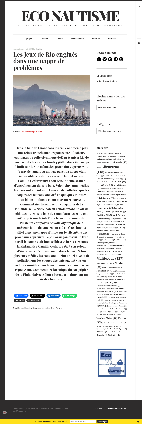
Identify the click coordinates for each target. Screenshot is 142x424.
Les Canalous (108, 240)
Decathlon (118, 191)
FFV (115, 205)
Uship (117, 314)
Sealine (107, 300)
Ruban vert (104, 294)
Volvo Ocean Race (108, 326)
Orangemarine (110, 279)
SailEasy (114, 294)
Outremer (121, 279)
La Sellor (120, 237)
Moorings (116, 254)
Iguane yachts (111, 228)
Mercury (112, 248)
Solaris (111, 306)
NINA (99, 276)
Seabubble (104, 297)
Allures (121, 156)
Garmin (109, 212)
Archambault (112, 159)
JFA (114, 234)
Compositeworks (105, 188)
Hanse (116, 222)
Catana (120, 181)
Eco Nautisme (70, 15)
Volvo (99, 326)
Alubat (101, 159)
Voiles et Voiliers (119, 323)
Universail (108, 314)
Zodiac (114, 334)
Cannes (119, 179)
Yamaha (109, 332)
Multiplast (102, 263)
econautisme (18, 49)
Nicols (122, 274)
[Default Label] (99, 59)
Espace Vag (109, 201)
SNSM (103, 305)
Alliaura (113, 156)
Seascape (114, 300)
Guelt (113, 219)
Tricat (120, 312)
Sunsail (108, 309)
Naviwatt (109, 274)
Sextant (106, 303)
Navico (113, 271)
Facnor (109, 205)
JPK (118, 234)
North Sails (113, 276)
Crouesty (110, 191)
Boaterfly (121, 176)
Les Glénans (120, 240)
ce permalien (44, 308)
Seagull (123, 297)
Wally (118, 326)
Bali (122, 159)
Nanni (111, 263)
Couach (101, 191)
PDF (111, 282)
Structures (121, 306)
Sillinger (114, 303)
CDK (99, 185)
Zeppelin (102, 335)
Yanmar (117, 332)
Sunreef (100, 309)
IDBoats (102, 228)
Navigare (100, 274)
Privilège (102, 288)
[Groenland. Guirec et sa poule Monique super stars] (139, 47)
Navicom (121, 271)
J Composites (113, 231)
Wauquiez (101, 329)
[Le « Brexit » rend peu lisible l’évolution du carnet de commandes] (139, 51)
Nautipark (118, 267)
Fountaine (105, 207)
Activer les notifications (107, 81)
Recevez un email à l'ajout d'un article (51, 421)
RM (113, 291)
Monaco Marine (104, 254)
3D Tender (101, 153)
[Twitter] (105, 59)
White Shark (110, 329)
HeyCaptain (110, 224)
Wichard (101, 332)
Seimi (121, 300)
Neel (116, 274)
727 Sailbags (110, 153)
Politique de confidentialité (117, 408)
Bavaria (120, 162)
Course (59, 38)
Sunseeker (116, 309)
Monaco (118, 251)
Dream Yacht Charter (107, 194)
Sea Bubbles (115, 297)
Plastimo (101, 286)
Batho (110, 162)
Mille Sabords (105, 251)
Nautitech (103, 270)
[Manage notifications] (5, 412)
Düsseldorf (108, 198)
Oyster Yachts (102, 283)
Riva (107, 291)
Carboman (108, 182)
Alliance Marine (103, 156)
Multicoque (110, 258)
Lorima (113, 243)
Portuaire (112, 38)
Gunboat (121, 219)
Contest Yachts (117, 188)
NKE (104, 277)
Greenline (105, 219)
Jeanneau (104, 233)
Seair (100, 300)
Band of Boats (102, 162)
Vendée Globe (107, 318)
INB (121, 227)
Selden (100, 303)
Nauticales (108, 267)
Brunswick (109, 178)
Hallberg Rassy (106, 222)
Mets (119, 248)
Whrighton (121, 329)
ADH (118, 153)
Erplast (100, 201)
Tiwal (106, 311)
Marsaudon (103, 245)
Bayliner (100, 167)
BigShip (115, 172)
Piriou (119, 283)
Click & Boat (112, 185)
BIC (107, 172)
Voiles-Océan (107, 323)
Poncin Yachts (113, 286)
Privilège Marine (113, 288)
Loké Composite (103, 243)
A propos (28, 38)
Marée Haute (115, 245)
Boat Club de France (110, 176)
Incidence (102, 230)
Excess (102, 205)
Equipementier (77, 38)
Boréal (100, 179)
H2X (99, 222)
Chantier (44, 38)
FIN (122, 204)
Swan (99, 312)
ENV (118, 198)
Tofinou (113, 312)
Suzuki (124, 309)
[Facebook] (110, 59)
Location (96, 38)
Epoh (123, 198)
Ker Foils (102, 237)
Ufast (101, 314)
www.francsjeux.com (32, 131)
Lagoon (111, 237)
